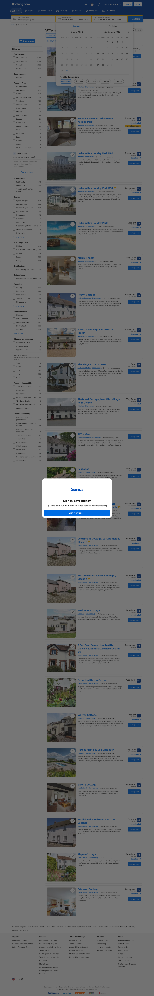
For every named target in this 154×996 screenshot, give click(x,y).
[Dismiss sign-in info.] (108, 482)
